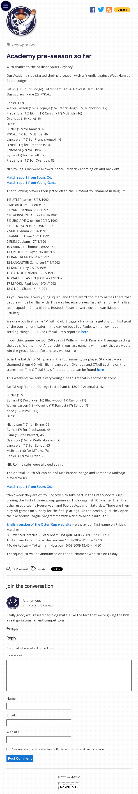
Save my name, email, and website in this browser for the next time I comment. (58, 749)
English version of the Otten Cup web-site (38, 524)
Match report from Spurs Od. (29, 177)
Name (11, 698)
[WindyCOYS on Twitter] (101, 10)
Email (10, 715)
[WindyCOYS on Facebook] (93, 10)
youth (41, 569)
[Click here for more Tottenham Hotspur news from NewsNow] (69, 786)
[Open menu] (6, 6)
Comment (14, 656)
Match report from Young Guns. (31, 182)
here (84, 332)
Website (12, 732)
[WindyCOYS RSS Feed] (109, 10)
